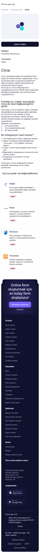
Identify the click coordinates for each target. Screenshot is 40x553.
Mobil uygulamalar (12, 387)
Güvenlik (8, 391)
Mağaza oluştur (11, 345)
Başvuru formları (11, 413)
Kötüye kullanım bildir (13, 455)
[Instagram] (11, 465)
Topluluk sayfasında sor (14, 398)
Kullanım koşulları (14, 544)
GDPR (27, 544)
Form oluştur (10, 325)
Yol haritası (9, 357)
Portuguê (20, 513)
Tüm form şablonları (13, 436)
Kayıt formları (10, 433)
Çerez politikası (20, 548)
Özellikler (9, 395)
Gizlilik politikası (18, 540)
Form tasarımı (10, 383)
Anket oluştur (10, 329)
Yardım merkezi (11, 375)
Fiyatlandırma (10, 349)
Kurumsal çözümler (12, 353)
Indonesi (20, 509)
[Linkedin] (7, 465)
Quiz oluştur (10, 333)
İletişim (8, 451)
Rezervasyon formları (13, 417)
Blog (7, 371)
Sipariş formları (11, 425)
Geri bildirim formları (13, 421)
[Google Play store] (16, 502)
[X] (16, 465)
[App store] (16, 493)
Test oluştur (9, 341)
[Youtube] (20, 465)
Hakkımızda (9, 447)
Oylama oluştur (11, 337)
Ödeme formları (11, 429)
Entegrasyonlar (11, 379)
